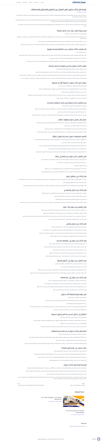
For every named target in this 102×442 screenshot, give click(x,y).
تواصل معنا (19, 2)
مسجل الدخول (78, 426)
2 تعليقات (82, 414)
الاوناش (30, 2)
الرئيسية (42, 2)
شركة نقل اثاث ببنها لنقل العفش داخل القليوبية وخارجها (75, 411)
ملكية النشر (25, 2)
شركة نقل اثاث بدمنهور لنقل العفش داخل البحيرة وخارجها (51, 398)
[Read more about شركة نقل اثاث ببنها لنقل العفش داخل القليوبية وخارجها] (73, 402)
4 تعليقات (60, 401)
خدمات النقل (36, 2)
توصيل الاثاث (78, 414)
